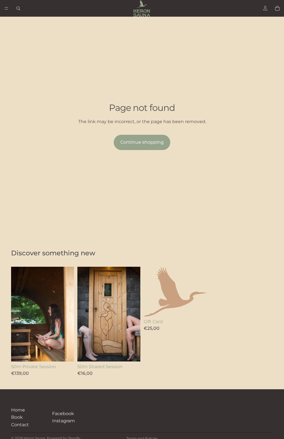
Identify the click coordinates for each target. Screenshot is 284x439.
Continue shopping (142, 142)
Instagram (63, 420)
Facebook (63, 413)
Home (18, 410)
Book (17, 417)
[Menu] (6, 8)
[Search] (18, 8)
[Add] (65, 353)
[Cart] (277, 8)
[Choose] (198, 308)
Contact (20, 424)
